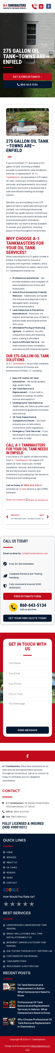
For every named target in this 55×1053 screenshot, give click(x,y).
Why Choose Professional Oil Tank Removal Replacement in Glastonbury (35, 1023)
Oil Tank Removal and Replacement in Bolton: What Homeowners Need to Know (34, 990)
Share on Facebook (16, 499)
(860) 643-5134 (32, 485)
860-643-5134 (33, 605)
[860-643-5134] (13, 607)
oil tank (22, 488)
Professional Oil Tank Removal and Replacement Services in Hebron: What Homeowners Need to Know (34, 1008)
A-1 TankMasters (17, 363)
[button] (41, 6)
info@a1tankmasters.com (35, 553)
